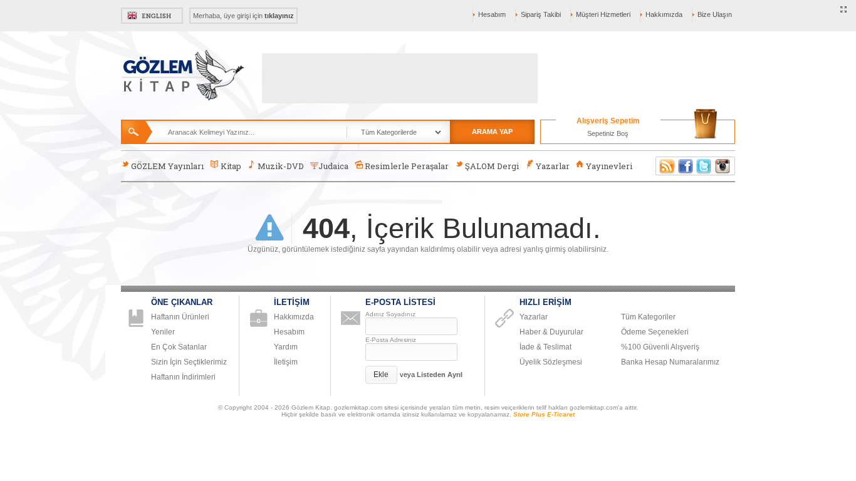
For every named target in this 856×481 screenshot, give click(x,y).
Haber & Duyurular (551, 332)
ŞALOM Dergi (492, 166)
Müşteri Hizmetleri (603, 14)
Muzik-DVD (281, 166)
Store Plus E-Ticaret (544, 414)
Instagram (723, 166)
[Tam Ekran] (844, 10)
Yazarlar (553, 166)
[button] (381, 375)
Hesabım (492, 14)
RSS (664, 166)
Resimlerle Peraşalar (407, 166)
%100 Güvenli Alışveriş (660, 347)
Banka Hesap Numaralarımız (670, 362)
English (152, 16)
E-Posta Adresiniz (390, 339)
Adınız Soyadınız (390, 314)
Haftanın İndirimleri (183, 377)
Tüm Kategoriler (648, 317)
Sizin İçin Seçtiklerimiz (189, 362)
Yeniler (163, 332)
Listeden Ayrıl (439, 374)
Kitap (231, 166)
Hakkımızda (663, 14)
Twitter (704, 166)
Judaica (333, 166)
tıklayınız (279, 15)
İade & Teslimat (545, 347)
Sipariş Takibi (541, 14)
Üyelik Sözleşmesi (550, 362)
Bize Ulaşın (714, 14)
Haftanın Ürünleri (180, 317)
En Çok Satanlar (179, 347)
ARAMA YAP (492, 131)
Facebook (685, 166)
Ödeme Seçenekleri (655, 332)
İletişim (286, 362)
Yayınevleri (609, 166)
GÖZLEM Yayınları (167, 166)
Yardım (286, 347)
